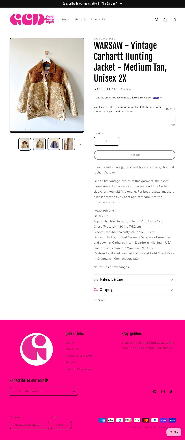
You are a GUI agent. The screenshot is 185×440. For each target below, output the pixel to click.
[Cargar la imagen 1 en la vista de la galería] (24, 144)
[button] (157, 19)
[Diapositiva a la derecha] (80, 144)
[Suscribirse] (73, 391)
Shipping (71, 362)
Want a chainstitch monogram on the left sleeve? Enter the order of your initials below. (134, 109)
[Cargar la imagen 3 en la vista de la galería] (54, 144)
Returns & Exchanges (79, 369)
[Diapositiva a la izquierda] (14, 144)
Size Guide (72, 349)
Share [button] (102, 300)
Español (59, 425)
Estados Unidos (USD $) (27, 425)
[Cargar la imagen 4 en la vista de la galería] (68, 144)
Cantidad (99, 133)
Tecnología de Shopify (164, 427)
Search (70, 343)
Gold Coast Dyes (145, 427)
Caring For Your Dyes (79, 356)
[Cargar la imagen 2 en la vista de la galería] (39, 144)
